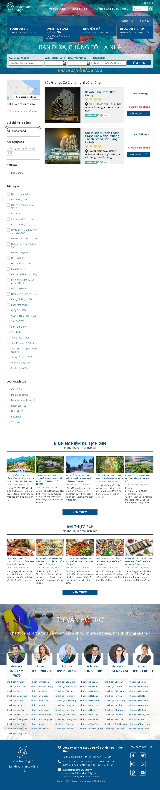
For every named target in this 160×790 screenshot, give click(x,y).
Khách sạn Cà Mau (89, 686)
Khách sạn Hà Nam (113, 695)
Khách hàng (98, 58)
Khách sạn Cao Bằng (138, 686)
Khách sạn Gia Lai (39, 695)
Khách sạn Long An (40, 710)
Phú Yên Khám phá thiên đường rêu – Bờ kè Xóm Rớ (138, 478)
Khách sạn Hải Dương (65, 700)
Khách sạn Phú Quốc (65, 714)
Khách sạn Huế (38, 705)
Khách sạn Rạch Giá (114, 719)
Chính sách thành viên (111, 9)
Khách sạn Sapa (136, 719)
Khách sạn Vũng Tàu (16, 733)
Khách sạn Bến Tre (137, 681)
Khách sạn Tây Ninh (64, 724)
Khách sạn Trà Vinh (64, 728)
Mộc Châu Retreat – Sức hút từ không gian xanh (110, 477)
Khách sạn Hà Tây (15, 700)
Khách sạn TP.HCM (40, 728)
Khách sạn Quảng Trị (89, 719)
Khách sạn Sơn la (39, 724)
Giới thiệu (79, 9)
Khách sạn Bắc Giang (65, 681)
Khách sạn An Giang (16, 681)
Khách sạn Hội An (15, 705)
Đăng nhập (128, 21)
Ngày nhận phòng (55, 58)
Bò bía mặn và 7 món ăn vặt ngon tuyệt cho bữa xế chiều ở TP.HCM (50, 561)
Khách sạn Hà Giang (65, 695)
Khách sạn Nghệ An (89, 710)
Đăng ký (144, 21)
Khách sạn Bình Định (16, 686)
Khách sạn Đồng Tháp (17, 695)
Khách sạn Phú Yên (114, 714)
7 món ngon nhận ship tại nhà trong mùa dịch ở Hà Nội (79, 561)
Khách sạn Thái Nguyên (116, 724)
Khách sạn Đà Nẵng (40, 691)
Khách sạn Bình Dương (41, 686)
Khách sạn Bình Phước (66, 686)
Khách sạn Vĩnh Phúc (139, 728)
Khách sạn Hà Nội (137, 695)
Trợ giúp (148, 3)
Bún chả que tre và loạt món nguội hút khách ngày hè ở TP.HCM (138, 561)
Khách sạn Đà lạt (14, 691)
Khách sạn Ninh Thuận (17, 714)
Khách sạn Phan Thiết (41, 714)
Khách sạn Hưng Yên (65, 705)
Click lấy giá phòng (139, 106)
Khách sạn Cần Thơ (113, 686)
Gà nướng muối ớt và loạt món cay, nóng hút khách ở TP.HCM (20, 561)
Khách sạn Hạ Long (89, 695)
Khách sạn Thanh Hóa (139, 724)
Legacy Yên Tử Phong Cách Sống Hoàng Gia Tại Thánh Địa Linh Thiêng (21, 478)
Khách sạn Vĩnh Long (114, 728)
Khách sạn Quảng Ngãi (41, 719)
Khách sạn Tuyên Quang (91, 728)
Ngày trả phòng (77, 58)
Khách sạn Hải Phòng (90, 700)
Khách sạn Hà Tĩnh (40, 700)
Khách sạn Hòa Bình (138, 700)
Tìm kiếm (139, 63)
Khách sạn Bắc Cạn (40, 681)
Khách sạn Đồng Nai (138, 691)
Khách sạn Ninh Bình (138, 710)
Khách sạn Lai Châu (114, 705)
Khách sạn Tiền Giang (17, 728)
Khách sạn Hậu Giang (115, 700)
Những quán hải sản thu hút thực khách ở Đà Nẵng (108, 561)
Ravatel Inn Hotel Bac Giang (100, 93)
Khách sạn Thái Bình (89, 724)
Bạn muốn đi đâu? (19, 58)
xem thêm (80, 512)
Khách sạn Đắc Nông (89, 691)
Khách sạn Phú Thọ (89, 714)
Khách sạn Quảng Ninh (66, 719)
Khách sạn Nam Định (65, 710)
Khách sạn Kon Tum (89, 705)
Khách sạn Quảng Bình (139, 714)
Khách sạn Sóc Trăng (16, 724)
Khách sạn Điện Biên (114, 691)
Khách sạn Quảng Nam (17, 719)
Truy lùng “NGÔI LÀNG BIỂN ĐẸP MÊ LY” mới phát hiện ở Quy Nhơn (79, 478)
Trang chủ (57, 9)
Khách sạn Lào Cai (15, 710)
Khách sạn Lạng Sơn (138, 705)
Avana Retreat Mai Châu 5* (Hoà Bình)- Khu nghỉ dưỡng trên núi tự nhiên (49, 479)
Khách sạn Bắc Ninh (114, 681)
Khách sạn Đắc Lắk (64, 691)
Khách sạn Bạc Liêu (89, 681)
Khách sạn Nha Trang (115, 710)
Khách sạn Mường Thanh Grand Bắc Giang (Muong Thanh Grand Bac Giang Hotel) (102, 137)
